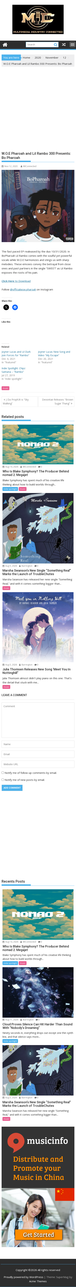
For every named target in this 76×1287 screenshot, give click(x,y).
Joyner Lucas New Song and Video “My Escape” (54, 353)
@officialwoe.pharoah (23, 289)
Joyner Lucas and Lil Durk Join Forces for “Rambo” (16, 353)
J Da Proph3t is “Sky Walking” (16, 401)
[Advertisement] (38, 106)
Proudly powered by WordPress (23, 1277)
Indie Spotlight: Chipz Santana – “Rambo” (13, 370)
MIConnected (29, 166)
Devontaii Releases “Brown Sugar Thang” (57, 401)
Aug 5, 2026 (11, 565)
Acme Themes (38, 1281)
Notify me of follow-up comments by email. (31, 772)
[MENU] (72, 44)
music (5, 388)
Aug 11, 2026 (11, 1019)
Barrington (26, 565)
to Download (16, 281)
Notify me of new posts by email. (25, 780)
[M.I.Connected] (5, 44)
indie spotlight (10, 489)
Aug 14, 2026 (11, 466)
